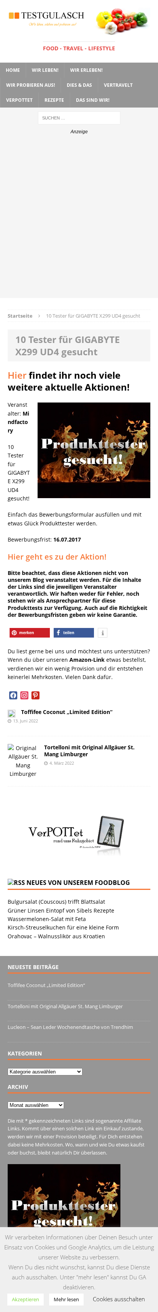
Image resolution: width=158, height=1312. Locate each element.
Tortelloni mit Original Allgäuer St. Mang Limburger (89, 751)
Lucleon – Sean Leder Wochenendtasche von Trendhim (70, 1027)
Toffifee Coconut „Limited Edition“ (66, 712)
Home (13, 70)
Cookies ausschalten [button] (119, 1299)
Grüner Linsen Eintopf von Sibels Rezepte (61, 910)
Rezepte (54, 100)
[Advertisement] (79, 219)
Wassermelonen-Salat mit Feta (47, 919)
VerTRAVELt (118, 85)
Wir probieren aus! (30, 85)
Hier (17, 375)
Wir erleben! (86, 70)
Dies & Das (79, 85)
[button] (30, 633)
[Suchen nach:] (79, 117)
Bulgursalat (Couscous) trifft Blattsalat (56, 901)
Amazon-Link (87, 659)
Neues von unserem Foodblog (78, 882)
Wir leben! (45, 70)
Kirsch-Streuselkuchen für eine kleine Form (63, 927)
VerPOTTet (19, 100)
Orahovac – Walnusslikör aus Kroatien (56, 936)
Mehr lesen (66, 1299)
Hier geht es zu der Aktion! (57, 557)
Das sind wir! (92, 100)
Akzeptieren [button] (25, 1299)
